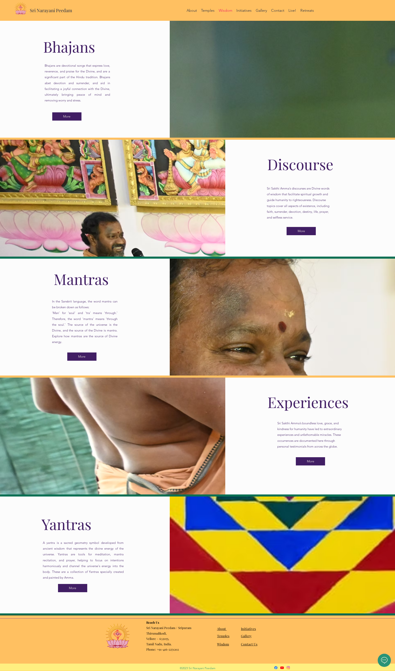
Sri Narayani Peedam (51, 10)
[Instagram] (288, 668)
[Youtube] (282, 668)
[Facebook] (276, 668)
